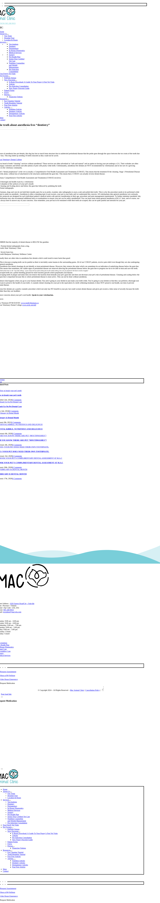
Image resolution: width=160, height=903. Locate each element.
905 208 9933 (8, 610)
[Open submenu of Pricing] (10, 95)
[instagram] (1, 666)
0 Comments (16, 400)
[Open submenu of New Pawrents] (16, 80)
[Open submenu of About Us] (8, 34)
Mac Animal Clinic (77, 690)
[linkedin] (4, 666)
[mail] (3, 4)
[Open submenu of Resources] (8, 99)
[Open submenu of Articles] (15, 859)
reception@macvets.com (12, 612)
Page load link (6, 694)
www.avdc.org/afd (29, 305)
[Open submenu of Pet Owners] (9, 76)
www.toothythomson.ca (30, 303)
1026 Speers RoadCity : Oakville (22, 604)
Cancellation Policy (92, 690)
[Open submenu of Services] (7, 42)
